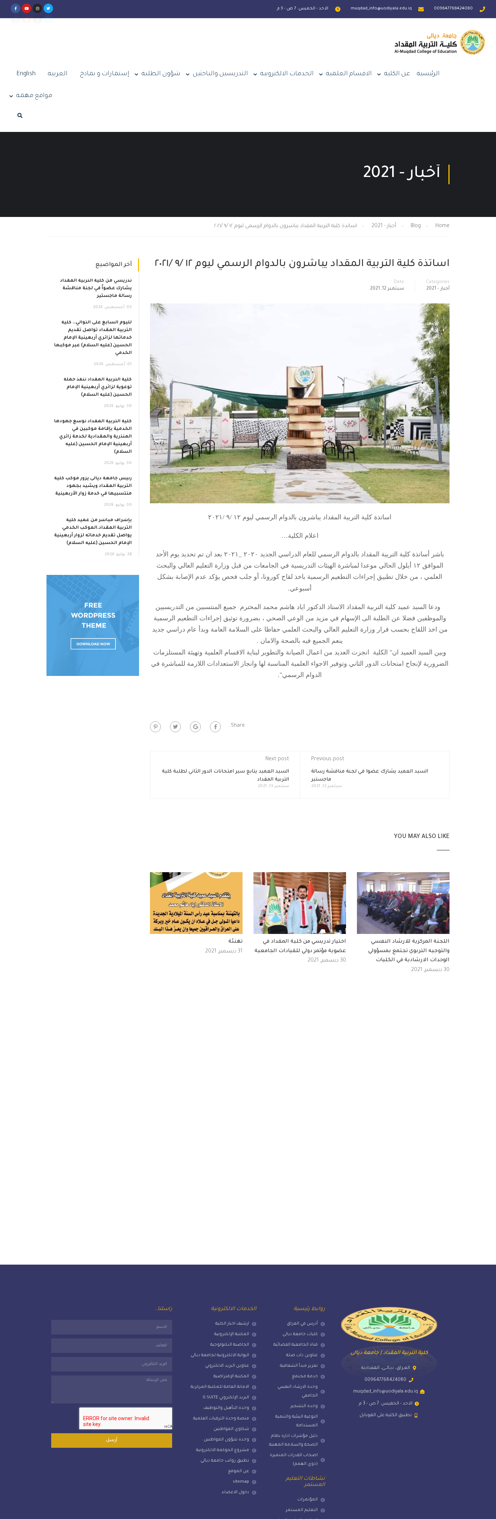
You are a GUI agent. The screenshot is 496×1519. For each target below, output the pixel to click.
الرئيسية (428, 74)
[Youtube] (26, 8)
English (26, 74)
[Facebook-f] (15, 8)
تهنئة (235, 942)
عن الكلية (397, 74)
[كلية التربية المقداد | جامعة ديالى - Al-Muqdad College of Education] (439, 48)
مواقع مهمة (34, 96)
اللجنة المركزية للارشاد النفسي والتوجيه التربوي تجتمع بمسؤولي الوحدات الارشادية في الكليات (409, 951)
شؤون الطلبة (161, 74)
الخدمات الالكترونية (287, 74)
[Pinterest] (155, 726)
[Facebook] (215, 726)
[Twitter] (48, 8)
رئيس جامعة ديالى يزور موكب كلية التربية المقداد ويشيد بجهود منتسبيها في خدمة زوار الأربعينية (93, 486)
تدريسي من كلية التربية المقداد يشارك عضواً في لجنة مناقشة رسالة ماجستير (96, 288)
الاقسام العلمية (349, 74)
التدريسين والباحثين (220, 74)
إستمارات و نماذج (104, 74)
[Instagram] (37, 8)
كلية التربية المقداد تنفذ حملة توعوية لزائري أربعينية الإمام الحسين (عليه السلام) (98, 387)
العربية (58, 74)
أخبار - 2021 (438, 288)
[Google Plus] (195, 726)
